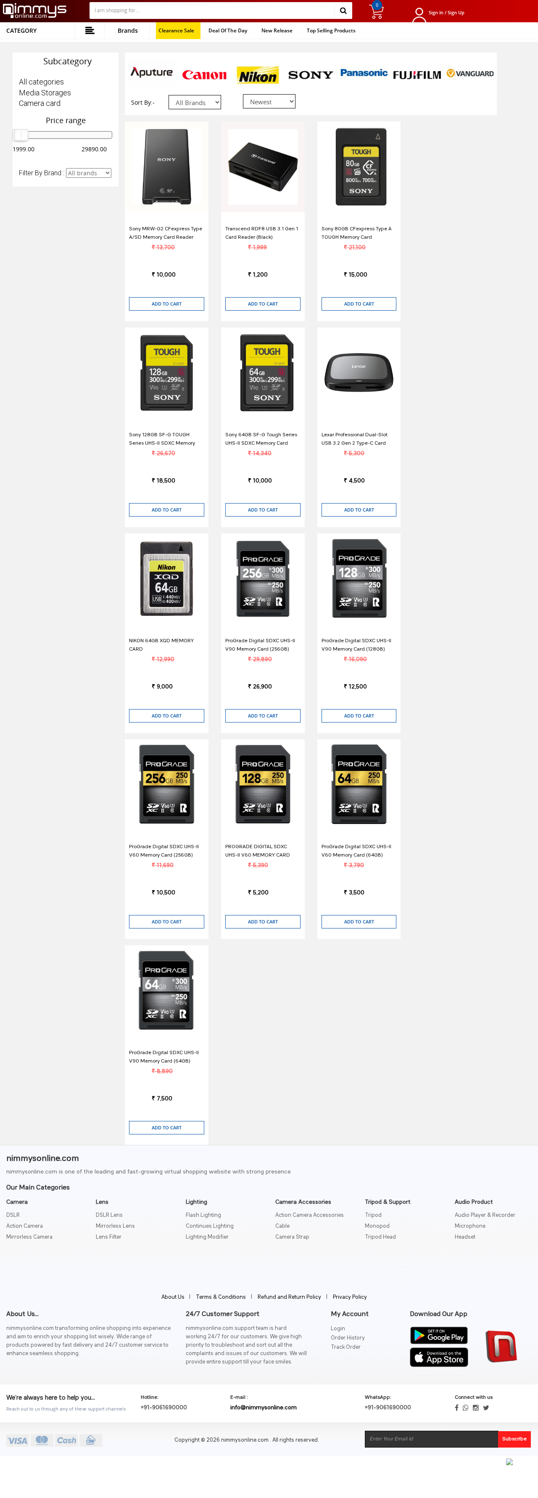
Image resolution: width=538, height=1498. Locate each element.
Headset (465, 1237)
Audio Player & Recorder (485, 1215)
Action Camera (24, 1226)
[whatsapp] (466, 1407)
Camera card (40, 103)
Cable (282, 1226)
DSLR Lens (109, 1215)
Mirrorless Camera (29, 1237)
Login (338, 1329)
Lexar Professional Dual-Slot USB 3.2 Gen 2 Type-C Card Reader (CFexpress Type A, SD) (358, 443)
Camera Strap (292, 1237)
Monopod (377, 1226)
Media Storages (45, 92)
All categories (41, 81)
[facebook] (457, 1407)
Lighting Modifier (207, 1237)
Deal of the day (227, 30)
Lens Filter (108, 1237)
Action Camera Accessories (309, 1215)
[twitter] (486, 1407)
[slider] (21, 135)
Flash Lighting (203, 1215)
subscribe (514, 1439)
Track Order (346, 1347)
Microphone (470, 1226)
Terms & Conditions (221, 1297)
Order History (348, 1338)
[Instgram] (476, 1407)
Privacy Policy (350, 1297)
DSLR (13, 1215)
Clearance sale (176, 30)
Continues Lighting (210, 1226)
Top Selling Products (331, 30)
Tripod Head (380, 1237)
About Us (173, 1297)
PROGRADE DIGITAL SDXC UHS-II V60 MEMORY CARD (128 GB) (257, 855)
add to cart (167, 304)
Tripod (373, 1215)
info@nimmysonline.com (263, 1408)
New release (277, 30)
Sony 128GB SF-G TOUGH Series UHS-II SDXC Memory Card (162, 443)
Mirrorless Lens (115, 1226)
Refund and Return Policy (289, 1297)
